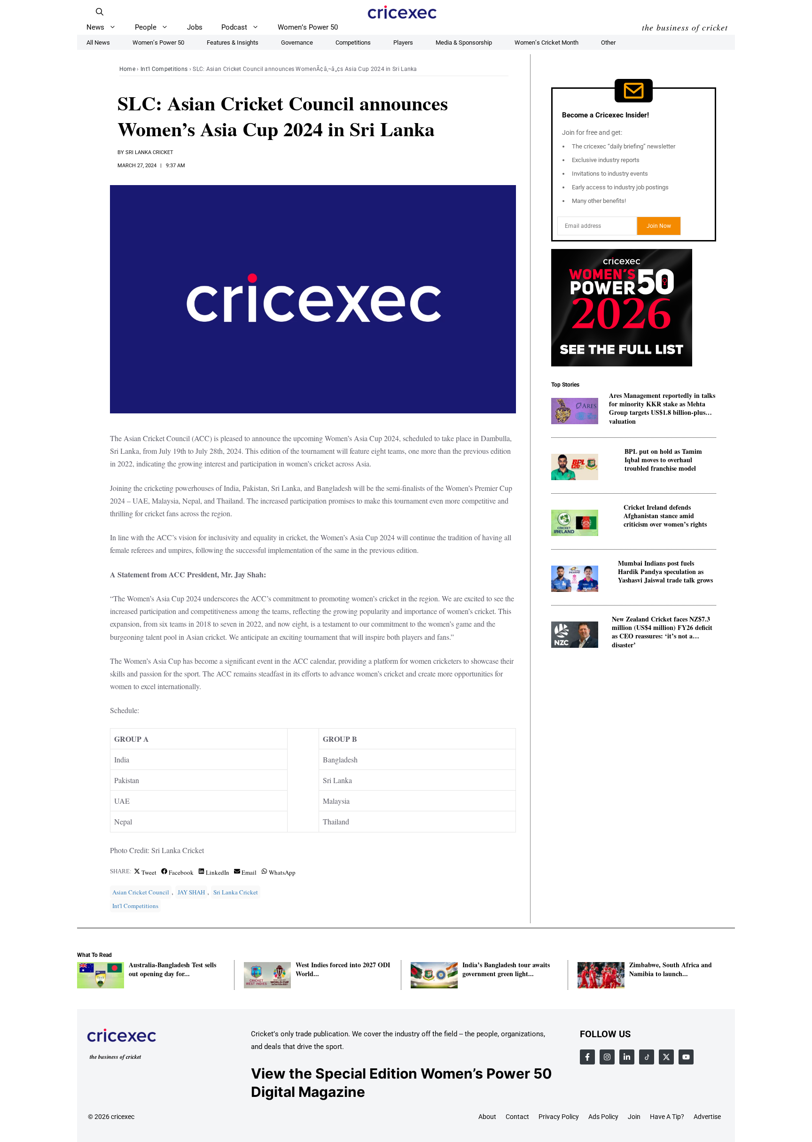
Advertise (707, 1116)
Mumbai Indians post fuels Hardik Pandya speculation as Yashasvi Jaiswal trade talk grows (665, 572)
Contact (517, 1116)
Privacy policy (559, 1116)
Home (127, 69)
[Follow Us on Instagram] (607, 1056)
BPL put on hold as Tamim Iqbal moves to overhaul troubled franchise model (663, 460)
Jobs (195, 27)
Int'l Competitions (164, 69)
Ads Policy (603, 1116)
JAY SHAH (191, 892)
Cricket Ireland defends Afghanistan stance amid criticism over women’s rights (665, 516)
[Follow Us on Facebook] (587, 1056)
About (487, 1116)
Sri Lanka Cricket (149, 152)
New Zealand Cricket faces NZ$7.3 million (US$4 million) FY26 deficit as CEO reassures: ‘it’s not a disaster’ (662, 628)
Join (634, 1116)
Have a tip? (667, 1116)
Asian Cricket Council (140, 892)
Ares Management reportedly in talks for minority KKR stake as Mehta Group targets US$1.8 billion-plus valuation (662, 404)
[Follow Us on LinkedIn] (626, 1056)
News (95, 27)
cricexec (122, 1116)
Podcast (234, 27)
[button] (99, 11)
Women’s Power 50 (308, 27)
